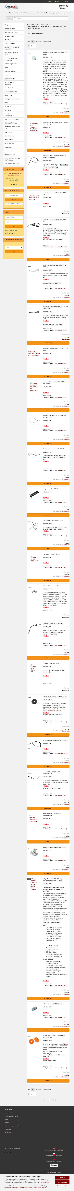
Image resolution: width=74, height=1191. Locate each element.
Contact (7, 1122)
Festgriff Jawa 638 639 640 (50, 489)
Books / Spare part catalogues (10, 83)
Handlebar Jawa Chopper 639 (51, 663)
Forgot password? (10, 233)
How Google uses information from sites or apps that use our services (28, 1187)
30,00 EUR (14, 184)
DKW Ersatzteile (9, 136)
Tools (6, 102)
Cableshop (8, 106)
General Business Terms (11, 1116)
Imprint (7, 1119)
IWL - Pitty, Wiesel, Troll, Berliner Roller (11, 59)
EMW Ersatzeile (9, 139)
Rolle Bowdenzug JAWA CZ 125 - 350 (53, 1004)
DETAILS (45, 99)
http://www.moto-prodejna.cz (54, 1155)
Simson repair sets (10, 154)
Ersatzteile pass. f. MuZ (40, 13)
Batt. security (8, 1152)
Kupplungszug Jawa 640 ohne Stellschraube (55, 740)
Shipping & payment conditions (13, 1126)
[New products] (22, 169)
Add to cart (48, 116)
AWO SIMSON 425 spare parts (11, 53)
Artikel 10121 (51, 710)
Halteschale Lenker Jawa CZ (50, 586)
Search (50, 1)
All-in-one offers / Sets (11, 123)
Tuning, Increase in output (12, 99)
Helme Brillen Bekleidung (11, 88)
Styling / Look (8, 95)
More (63, 13)
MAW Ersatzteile (9, 143)
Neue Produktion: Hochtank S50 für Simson (12, 159)
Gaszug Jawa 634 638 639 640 (51, 554)
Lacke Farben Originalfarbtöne (9, 114)
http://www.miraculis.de (54, 1172)
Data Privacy (8, 1113)
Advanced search (14, 204)
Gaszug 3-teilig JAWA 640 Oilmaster (53, 520)
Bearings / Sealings (10, 71)
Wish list (65, 1)
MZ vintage (8, 40)
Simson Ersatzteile (26, 13)
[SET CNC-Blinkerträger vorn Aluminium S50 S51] (14, 174)
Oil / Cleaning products (11, 91)
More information (62, 1186)
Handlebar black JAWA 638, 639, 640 (53, 623)
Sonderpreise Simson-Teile (12, 163)
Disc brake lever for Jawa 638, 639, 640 (53, 449)
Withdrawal (8, 1129)
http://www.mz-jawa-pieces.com (54, 1150)
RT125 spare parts (10, 43)
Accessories (8, 147)
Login (57, 1)
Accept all (62, 1177)
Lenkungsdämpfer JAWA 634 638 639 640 (54, 847)
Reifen (6, 67)
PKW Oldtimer (8, 132)
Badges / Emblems (10, 78)
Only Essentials (62, 1182)
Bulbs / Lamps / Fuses (11, 64)
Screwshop (8, 110)
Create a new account (11, 230)
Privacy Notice (45, 1182)
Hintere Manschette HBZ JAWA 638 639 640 (55, 696)
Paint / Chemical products (12, 119)
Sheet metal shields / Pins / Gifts (12, 127)
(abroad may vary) (62, 103)
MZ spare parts (13, 13)
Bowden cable (8, 151)
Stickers (7, 75)
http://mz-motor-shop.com (53, 1161)
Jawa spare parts (54, 13)
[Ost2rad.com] (12, 7)
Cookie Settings (9, 1132)
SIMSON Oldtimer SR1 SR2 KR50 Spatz (12, 48)
